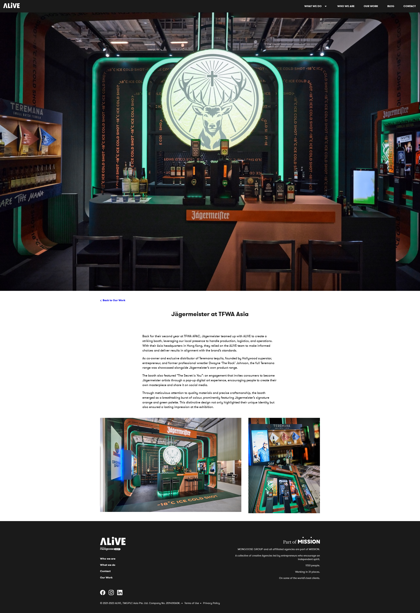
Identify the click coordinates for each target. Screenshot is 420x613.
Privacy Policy (211, 603)
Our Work (371, 6)
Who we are (346, 6)
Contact (409, 6)
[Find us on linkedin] (121, 594)
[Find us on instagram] (112, 594)
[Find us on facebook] (104, 594)
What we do (313, 6)
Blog (390, 6)
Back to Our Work (114, 300)
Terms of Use (191, 603)
